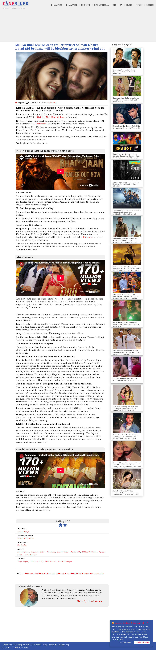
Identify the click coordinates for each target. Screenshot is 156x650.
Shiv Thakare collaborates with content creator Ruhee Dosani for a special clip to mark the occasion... (126, 353)
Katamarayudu (98, 573)
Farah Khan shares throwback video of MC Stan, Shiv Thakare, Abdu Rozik (126, 324)
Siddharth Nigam (89, 552)
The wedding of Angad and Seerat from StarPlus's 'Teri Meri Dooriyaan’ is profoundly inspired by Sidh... (127, 465)
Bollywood (56, 5)
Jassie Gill (75, 552)
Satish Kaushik (31, 554)
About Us (28, 644)
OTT (114, 5)
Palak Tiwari (50, 561)
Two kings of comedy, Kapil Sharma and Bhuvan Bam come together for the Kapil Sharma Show (125, 297)
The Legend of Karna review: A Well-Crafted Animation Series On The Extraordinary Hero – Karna (127, 268)
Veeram (86, 573)
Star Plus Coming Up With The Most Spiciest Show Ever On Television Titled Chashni (125, 408)
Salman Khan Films (25, 538)
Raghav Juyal (63, 552)
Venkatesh (50, 552)
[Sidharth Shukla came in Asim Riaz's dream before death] (126, 367)
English (150, 5)
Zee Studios (22, 545)
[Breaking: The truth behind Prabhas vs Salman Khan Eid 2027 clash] (126, 58)
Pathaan (87, 237)
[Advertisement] (78, 26)
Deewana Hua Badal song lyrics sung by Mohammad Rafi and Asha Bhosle (126, 100)
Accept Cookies (125, 642)
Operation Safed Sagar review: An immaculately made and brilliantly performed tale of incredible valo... (127, 213)
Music (129, 5)
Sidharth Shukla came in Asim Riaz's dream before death (125, 380)
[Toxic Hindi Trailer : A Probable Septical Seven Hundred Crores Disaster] (126, 170)
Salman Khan (23, 552)
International (101, 5)
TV (121, 5)
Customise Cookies (142, 642)
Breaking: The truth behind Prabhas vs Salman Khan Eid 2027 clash (124, 72)
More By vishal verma (89, 601)
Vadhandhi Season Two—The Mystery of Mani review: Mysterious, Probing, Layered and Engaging (127, 241)
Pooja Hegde (22, 561)
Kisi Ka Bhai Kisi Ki (49, 573)
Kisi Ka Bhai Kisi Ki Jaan (50, 117)
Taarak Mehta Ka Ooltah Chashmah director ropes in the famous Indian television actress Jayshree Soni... (126, 494)
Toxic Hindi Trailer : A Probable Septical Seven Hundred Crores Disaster (126, 184)
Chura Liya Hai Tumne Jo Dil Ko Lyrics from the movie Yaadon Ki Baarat (126, 128)
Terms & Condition (58, 644)
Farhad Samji (23, 531)
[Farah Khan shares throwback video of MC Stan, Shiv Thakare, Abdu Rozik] (126, 310)
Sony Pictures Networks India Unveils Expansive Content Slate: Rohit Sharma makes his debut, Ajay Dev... (126, 157)
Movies (17, 644)
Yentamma (40, 123)
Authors (7, 644)
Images (139, 5)
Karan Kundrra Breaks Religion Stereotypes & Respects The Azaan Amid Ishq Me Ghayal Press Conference (126, 437)
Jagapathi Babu (37, 552)
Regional (85, 5)
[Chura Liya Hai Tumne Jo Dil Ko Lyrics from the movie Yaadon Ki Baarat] (126, 114)
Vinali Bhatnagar (65, 561)
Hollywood (71, 5)
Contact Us (40, 644)
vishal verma (51, 103)
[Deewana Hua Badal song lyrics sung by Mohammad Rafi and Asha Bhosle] (126, 86)
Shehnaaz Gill (36, 561)
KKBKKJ (77, 573)
